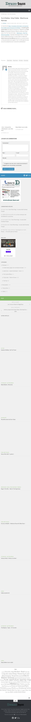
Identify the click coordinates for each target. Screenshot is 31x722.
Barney (4, 23)
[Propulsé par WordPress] (14, 714)
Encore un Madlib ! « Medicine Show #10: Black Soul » (13, 523)
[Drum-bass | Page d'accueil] (15, 4)
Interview (3, 682)
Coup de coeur (7, 674)
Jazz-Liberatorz (14, 682)
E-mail (18, 153)
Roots (14, 688)
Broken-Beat (9, 60)
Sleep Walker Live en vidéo (21, 127)
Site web (4, 158)
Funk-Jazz (20, 60)
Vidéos (3, 291)
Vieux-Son (28, 690)
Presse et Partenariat (18, 686)
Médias (13, 684)
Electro (26, 676)
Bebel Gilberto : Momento (7, 384)
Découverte (19, 676)
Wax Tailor (7, 692)
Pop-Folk (9, 686)
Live (5, 684)
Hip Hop (5, 280)
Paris (5, 686)
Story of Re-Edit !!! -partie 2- (7, 454)
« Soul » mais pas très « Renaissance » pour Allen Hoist (7, 129)
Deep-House (15, 60)
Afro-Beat (11, 672)
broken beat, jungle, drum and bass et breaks (13, 267)
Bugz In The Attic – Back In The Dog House (10, 489)
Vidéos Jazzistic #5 (5, 593)
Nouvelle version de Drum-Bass (8, 419)
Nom (4, 153)
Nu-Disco (25, 684)
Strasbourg (22, 688)
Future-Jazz (26, 60)
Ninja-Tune (19, 684)
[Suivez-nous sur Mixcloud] (29, 175)
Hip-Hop (27, 680)
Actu (6, 672)
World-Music (22, 692)
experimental (18, 678)
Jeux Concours (22, 682)
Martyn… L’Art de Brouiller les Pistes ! (9, 231)
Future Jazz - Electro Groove (8, 14)
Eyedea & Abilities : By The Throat (8, 350)
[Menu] (29, 10)
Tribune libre (5, 288)
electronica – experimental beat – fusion (12, 271)
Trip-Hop (17, 690)
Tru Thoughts (22, 690)
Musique (4, 265)
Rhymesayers (8, 688)
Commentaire (6, 143)
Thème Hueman (23, 714)
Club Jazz (27, 672)
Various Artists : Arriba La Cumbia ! (9, 558)
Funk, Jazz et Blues (7, 274)
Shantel (17, 688)
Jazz (10, 682)
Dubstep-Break (10, 676)
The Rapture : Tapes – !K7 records (8, 627)
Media (8, 684)
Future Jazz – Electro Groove (9, 277)
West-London (14, 692)
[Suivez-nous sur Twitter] (27, 175)
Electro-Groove (7, 678)
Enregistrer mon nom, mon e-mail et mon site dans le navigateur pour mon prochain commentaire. (15, 164)
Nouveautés (5, 284)
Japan (6, 682)
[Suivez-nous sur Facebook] (24, 175)
